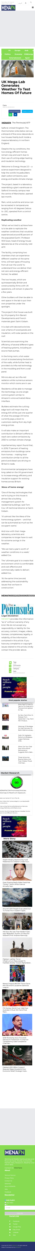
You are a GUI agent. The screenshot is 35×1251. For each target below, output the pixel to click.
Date (5, 105)
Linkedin (15, 1232)
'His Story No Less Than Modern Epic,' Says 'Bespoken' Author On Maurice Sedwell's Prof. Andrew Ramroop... (16, 933)
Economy (18, 54)
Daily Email (16, 1229)
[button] (25, 3)
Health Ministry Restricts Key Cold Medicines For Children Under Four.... (16, 861)
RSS (14, 1235)
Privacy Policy (9, 1178)
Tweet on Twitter (27, 111)
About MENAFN (10, 1186)
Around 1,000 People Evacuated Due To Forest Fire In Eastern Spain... (17, 910)
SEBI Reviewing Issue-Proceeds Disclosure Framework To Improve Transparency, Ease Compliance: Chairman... (15, 1040)
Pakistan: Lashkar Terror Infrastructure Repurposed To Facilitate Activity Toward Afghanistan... (17, 961)
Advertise (8, 1183)
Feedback (8, 1192)
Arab (26, 50)
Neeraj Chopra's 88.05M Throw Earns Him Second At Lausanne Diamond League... (16, 985)
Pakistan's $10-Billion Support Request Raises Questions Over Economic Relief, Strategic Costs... (15, 1069)
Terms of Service (10, 1175)
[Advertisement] (17, 28)
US (6, 50)
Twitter (15, 1224)
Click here (18, 1168)
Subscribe (20, 1213)
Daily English (10, 1200)
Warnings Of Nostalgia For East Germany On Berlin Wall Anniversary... (26, 728)
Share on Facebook (14, 111)
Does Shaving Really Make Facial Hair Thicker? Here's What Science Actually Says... (16, 884)
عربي (20, 3)
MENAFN (6, 123)
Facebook (16, 1221)
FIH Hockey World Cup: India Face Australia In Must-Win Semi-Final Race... (15, 1010)
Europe (17, 50)
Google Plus (17, 1227)
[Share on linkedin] (15, 114)
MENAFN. (14, 1245)
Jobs (6, 1189)
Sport (26, 58)
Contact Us (8, 1181)
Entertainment (12, 58)
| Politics (6, 54)
